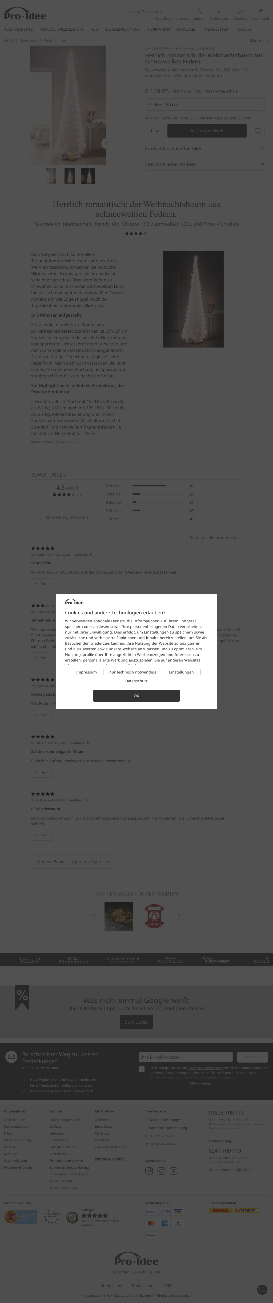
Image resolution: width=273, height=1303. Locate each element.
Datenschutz (136, 680)
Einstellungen (181, 672)
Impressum (86, 672)
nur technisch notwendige (132, 672)
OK (136, 695)
